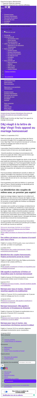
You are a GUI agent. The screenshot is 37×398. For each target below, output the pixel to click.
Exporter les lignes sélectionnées (11, 1)
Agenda (6, 23)
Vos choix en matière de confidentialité (20, 391)
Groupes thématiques (10, 16)
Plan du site (7, 372)
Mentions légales (9, 375)
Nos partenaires (12, 42)
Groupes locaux (9, 14)
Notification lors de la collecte (13, 395)
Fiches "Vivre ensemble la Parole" (14, 351)
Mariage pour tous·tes (7, 229)
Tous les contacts (9, 339)
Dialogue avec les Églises (22, 229)
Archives (7, 349)
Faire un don (11, 65)
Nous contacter (12, 62)
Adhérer (10, 64)
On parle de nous (9, 19)
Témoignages (12, 47)
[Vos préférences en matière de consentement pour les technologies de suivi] (34, 395)
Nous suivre (11, 67)
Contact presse (9, 358)
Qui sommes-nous (13, 38)
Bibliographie (8, 347)
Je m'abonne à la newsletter (9, 362)
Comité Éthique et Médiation (13, 341)
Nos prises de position (11, 18)
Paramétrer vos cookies (11, 378)
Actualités (7, 21)
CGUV (6, 377)
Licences (7, 373)
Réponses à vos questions (16, 45)
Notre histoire (12, 40)
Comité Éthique (12, 69)
